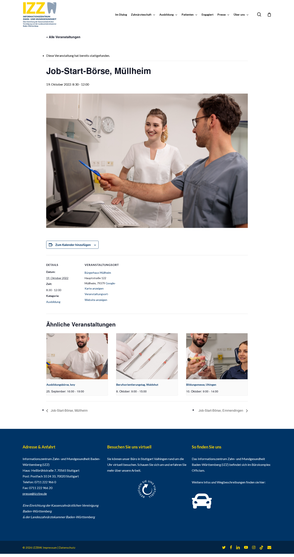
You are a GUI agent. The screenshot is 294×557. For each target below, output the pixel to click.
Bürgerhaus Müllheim (98, 272)
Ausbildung (53, 301)
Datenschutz (67, 547)
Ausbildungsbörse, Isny (60, 384)
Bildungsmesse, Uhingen (201, 384)
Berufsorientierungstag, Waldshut (137, 384)
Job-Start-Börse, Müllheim (69, 410)
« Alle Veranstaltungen (63, 37)
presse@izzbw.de (35, 493)
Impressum (50, 547)
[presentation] (77, 356)
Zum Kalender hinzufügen (73, 245)
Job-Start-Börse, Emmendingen (221, 410)
